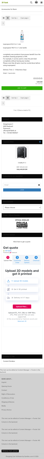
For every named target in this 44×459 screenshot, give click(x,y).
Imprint (4, 382)
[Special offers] (40, 142)
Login (22, 190)
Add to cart (22, 88)
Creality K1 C (22, 163)
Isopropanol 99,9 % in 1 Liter (12, 44)
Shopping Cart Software (14, 456)
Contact (4, 390)
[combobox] (14, 18)
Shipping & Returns (8, 402)
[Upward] (38, 455)
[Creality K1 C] (22, 152)
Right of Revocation (8, 394)
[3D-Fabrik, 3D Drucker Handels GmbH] (4, 2)
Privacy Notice (6, 410)
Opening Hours (7, 386)
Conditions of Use (8, 398)
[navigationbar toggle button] (41, 2)
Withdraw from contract (10, 451)
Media (4, 406)
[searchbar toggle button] (31, 2)
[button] (4, 18)
